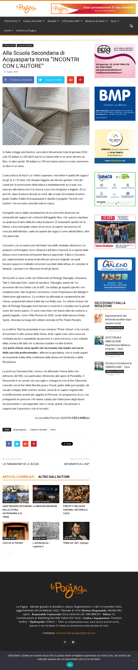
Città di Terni (11, 21)
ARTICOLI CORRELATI (18, 477)
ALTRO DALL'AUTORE (54, 477)
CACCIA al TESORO (13, 543)
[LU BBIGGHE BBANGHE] (46, 494)
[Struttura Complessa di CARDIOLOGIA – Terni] (99, 365)
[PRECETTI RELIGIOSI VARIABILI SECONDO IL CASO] (76, 494)
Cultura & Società (32, 21)
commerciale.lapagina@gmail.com (76, 633)
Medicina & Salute (95, 21)
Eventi (7, 30)
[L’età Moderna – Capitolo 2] (46, 531)
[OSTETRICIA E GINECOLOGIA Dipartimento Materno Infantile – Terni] (99, 340)
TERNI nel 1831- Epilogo (75, 543)
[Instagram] (73, 642)
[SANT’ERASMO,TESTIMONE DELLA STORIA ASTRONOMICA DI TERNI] (16, 494)
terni (53, 429)
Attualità (51, 21)
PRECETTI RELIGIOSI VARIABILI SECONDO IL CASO (75, 510)
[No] (133, 660)
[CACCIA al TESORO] (16, 531)
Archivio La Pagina (26, 30)
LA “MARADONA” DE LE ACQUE (21, 464)
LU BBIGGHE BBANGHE (45, 506)
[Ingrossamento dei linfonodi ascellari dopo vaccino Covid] (99, 318)
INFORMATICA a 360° (76, 464)
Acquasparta (19, 429)
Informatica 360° (71, 21)
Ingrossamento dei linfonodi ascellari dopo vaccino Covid (118, 319)
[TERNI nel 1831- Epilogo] (76, 531)
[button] (131, 26)
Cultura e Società (38, 429)
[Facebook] (65, 642)
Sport (113, 21)
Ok (70, 664)
